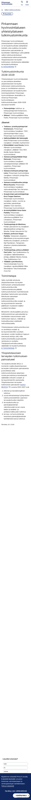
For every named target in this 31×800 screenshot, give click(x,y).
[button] (15, 763)
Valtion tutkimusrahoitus (12, 10)
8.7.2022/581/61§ (7, 67)
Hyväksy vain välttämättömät (16, 791)
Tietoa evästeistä (7, 786)
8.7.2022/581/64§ (7, 348)
